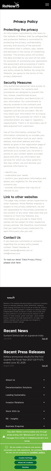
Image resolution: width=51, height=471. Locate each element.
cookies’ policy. (37, 453)
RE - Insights (12, 419)
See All (44, 339)
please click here (12, 263)
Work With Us (13, 411)
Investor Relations (15, 402)
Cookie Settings (25, 458)
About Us (10, 380)
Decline (25, 467)
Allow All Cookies (25, 462)
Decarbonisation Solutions (19, 387)
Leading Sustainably (16, 395)
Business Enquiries (15, 426)
